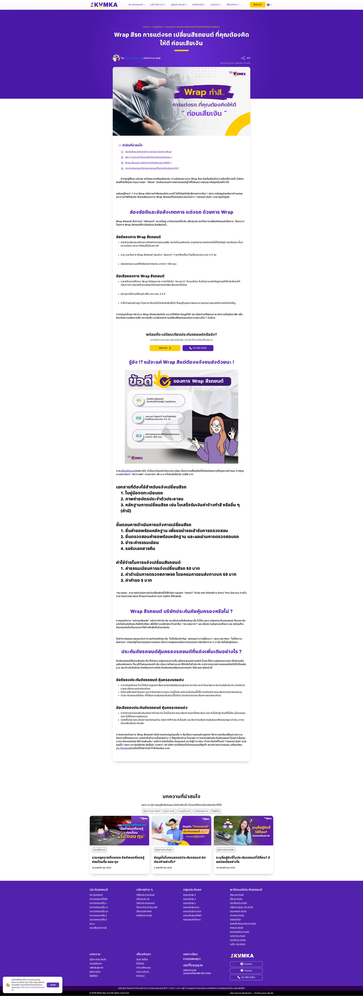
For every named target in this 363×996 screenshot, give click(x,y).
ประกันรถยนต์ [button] (135, 4)
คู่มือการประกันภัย (151, 811)
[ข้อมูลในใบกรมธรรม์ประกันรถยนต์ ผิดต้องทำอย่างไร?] (181, 830)
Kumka (248, 964)
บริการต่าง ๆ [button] (156, 4)
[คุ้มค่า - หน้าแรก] (104, 5)
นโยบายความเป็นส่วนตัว (241, 993)
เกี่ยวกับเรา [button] (232, 4)
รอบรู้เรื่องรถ (184, 811)
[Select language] (269, 4)
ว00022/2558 (189, 970)
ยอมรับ (53, 985)
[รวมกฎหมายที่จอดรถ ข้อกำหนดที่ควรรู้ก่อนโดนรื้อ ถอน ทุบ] (119, 830)
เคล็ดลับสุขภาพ (201, 811)
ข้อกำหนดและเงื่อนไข (264, 993)
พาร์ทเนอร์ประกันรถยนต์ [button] (246, 890)
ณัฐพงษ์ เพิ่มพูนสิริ (133, 58)
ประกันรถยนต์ (123, 748)
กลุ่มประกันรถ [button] (178, 4)
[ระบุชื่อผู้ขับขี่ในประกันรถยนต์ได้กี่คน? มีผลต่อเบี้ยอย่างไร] (243, 830)
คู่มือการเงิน (169, 811)
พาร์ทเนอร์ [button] (197, 4)
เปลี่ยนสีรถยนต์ (128, 470)
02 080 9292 (248, 977)
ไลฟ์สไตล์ (216, 811)
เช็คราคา (257, 4)
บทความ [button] (215, 4)
